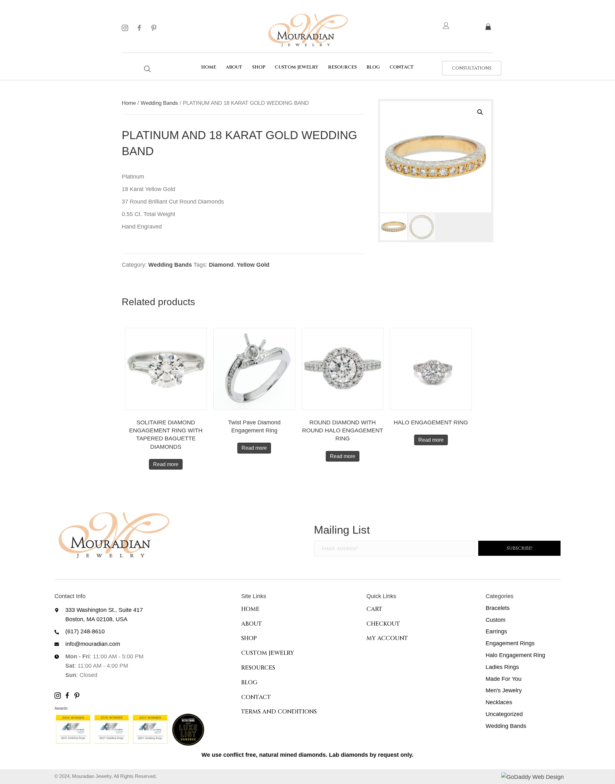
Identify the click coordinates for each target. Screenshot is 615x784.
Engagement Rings (510, 643)
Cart (374, 609)
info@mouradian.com (92, 644)
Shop (249, 638)
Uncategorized (504, 714)
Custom (495, 620)
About (251, 624)
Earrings (496, 631)
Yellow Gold (253, 265)
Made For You (503, 679)
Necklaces (499, 702)
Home (129, 103)
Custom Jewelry (267, 653)
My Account (387, 638)
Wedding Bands (159, 103)
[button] (125, 28)
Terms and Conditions (279, 712)
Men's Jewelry (504, 690)
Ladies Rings (502, 667)
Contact (256, 697)
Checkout (383, 624)
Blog (249, 683)
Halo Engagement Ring (515, 655)
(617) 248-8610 (85, 631)
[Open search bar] (147, 69)
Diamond (221, 265)
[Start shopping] (489, 27)
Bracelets (498, 608)
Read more (165, 464)
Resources (258, 668)
